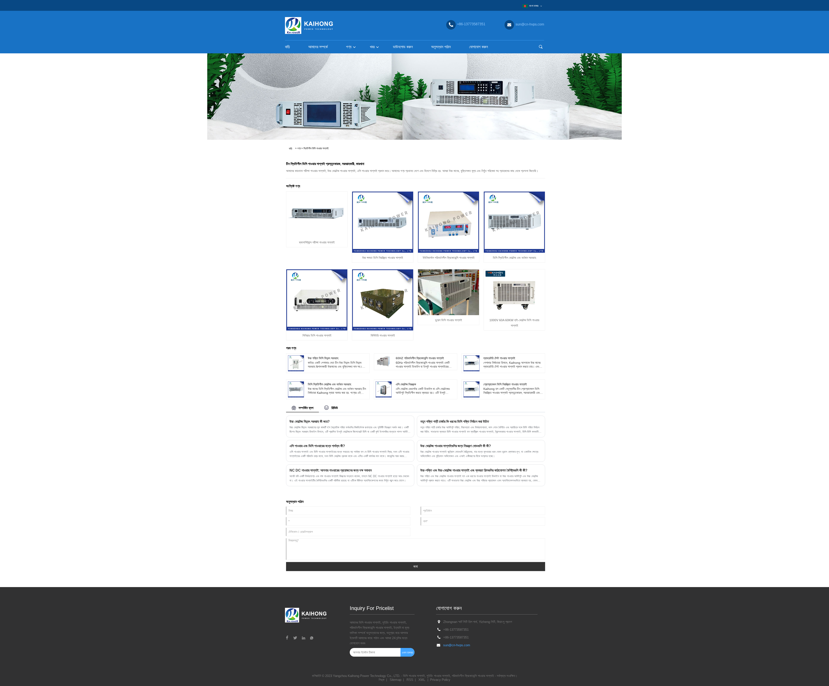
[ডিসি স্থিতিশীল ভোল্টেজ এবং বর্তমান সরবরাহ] (514, 222)
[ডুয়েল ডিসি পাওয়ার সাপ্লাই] (448, 292)
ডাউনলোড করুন (403, 47)
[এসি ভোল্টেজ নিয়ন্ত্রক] (384, 389)
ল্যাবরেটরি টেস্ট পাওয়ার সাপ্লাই (499, 358)
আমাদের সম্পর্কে (318, 47)
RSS (410, 679)
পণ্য (348, 47)
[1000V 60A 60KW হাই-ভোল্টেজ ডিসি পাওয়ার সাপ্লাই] (514, 292)
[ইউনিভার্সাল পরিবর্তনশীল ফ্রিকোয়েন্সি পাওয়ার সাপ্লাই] (448, 222)
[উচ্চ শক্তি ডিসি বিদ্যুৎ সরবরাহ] (296, 363)
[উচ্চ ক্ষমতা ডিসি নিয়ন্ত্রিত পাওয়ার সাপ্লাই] (382, 222)
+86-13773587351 (456, 629)
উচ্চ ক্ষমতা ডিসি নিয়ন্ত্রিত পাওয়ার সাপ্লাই (382, 257)
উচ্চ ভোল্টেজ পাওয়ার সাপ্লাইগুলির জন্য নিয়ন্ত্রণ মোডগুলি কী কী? (455, 446)
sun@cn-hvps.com (456, 645)
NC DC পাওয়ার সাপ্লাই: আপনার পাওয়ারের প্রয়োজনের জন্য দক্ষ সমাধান (331, 470)
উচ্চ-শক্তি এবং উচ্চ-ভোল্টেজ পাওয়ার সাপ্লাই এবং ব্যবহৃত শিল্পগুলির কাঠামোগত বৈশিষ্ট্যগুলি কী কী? (473, 470)
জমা (415, 566)
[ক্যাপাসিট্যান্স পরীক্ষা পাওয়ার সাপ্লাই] (316, 214)
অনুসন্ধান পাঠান (441, 47)
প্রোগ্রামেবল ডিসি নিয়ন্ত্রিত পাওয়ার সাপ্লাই (505, 384)
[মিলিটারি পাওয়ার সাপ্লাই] (382, 299)
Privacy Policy (440, 679)
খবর (372, 47)
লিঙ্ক (381, 679)
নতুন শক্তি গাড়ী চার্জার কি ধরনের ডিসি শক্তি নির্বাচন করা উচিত (454, 421)
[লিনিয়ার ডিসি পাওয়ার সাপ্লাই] (316, 299)
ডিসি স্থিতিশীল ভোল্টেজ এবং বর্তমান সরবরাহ (514, 257)
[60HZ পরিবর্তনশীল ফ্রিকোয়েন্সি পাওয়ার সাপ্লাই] (384, 361)
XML (421, 679)
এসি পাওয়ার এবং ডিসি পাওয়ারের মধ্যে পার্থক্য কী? (317, 446)
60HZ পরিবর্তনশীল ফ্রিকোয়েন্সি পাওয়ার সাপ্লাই (420, 358)
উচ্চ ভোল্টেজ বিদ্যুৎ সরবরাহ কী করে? (310, 421)
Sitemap (395, 679)
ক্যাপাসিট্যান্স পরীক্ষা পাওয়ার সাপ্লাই (317, 242)
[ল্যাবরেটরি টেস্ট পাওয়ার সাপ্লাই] (471, 363)
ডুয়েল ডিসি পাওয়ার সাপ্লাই (448, 320)
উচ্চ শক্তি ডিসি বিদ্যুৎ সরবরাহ (323, 358)
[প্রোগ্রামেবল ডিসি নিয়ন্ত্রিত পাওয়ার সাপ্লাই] (471, 389)
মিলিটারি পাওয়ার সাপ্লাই (383, 335)
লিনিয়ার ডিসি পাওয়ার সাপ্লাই (316, 335)
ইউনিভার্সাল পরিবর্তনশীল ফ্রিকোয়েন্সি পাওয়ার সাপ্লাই (449, 257)
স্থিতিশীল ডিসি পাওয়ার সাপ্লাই (316, 148)
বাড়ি (287, 47)
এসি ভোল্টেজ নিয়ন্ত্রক (406, 384)
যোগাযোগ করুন (478, 47)
